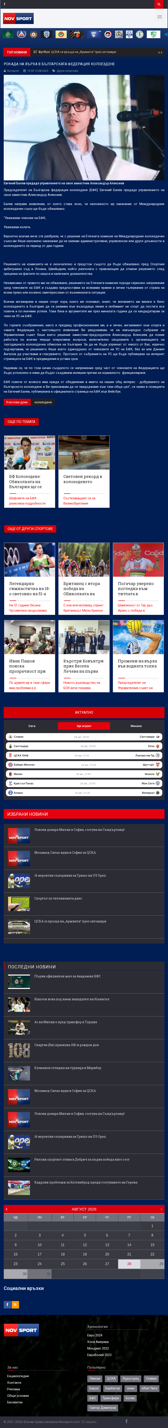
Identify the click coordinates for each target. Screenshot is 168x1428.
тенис (131, 1388)
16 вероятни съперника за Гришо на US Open (70, 875)
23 (16, 1264)
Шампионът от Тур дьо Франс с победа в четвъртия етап (135, 611)
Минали (136, 726)
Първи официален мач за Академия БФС (67, 976)
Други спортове (67, 70)
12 (85, 1245)
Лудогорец (130, 1378)
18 (63, 1254)
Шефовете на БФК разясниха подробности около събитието (27, 503)
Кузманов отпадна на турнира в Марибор (67, 1068)
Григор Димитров (102, 1408)
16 (16, 1254)
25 (63, 1264)
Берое (94, 1388)
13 (107, 1245)
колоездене (43, 402)
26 (85, 1264)
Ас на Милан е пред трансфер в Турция (65, 1022)
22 (152, 1254)
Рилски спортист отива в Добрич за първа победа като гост (82, 1159)
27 (107, 1264)
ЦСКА (111, 1378)
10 (40, 1245)
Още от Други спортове (30, 529)
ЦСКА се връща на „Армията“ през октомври (70, 921)
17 (40, 1254)
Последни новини (32, 967)
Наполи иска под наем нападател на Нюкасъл (72, 999)
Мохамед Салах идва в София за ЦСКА (65, 852)
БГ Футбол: (42, 52)
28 (129, 1264)
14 (129, 1245)
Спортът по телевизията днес (58, 898)
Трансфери (111, 1398)
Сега (31, 726)
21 (129, 1254)
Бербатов (112, 1388)
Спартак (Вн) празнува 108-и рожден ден (66, 1045)
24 (40, 1264)
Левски (94, 1378)
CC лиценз (88, 1422)
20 (107, 1254)
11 (63, 1245)
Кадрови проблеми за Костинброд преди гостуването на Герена (85, 1182)
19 (85, 1254)
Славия (151, 1378)
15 (152, 1245)
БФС (92, 1398)
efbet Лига (149, 1388)
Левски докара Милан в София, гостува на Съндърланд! (92, 52)
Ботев (130, 1398)
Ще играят (84, 726)
